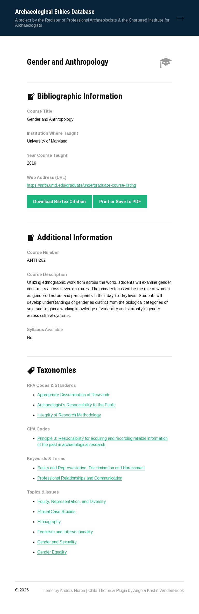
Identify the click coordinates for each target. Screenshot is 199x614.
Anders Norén (72, 590)
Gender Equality (52, 552)
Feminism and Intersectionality (65, 532)
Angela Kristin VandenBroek (158, 590)
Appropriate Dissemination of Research (73, 395)
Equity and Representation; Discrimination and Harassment (91, 468)
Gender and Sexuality (56, 542)
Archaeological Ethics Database (55, 11)
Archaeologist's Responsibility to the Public (76, 405)
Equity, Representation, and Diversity (71, 501)
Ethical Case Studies (56, 511)
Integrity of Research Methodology (69, 415)
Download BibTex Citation (59, 201)
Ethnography (49, 521)
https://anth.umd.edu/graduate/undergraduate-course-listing (81, 185)
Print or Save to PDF (120, 201)
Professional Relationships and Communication (79, 478)
